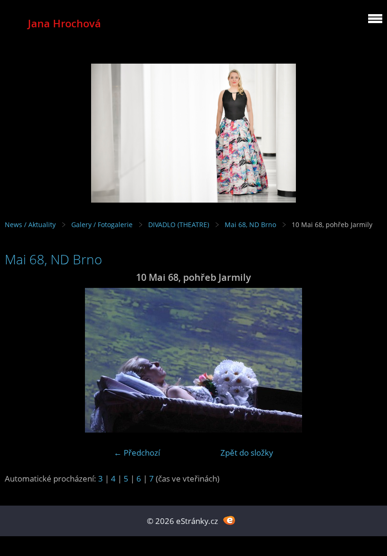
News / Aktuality (30, 224)
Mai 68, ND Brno (250, 224)
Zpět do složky (246, 452)
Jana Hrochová (64, 23)
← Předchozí (137, 452)
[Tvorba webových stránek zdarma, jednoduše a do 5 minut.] (229, 520)
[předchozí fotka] (20, 360)
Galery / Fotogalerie (102, 224)
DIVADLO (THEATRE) (178, 224)
